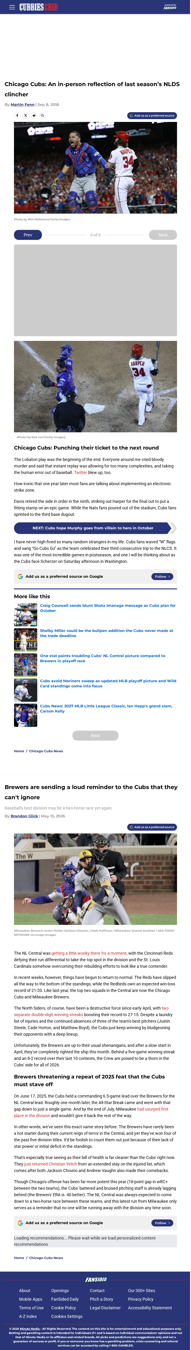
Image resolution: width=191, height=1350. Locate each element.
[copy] (42, 115)
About (24, 1290)
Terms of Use (31, 1307)
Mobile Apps (30, 1299)
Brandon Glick (24, 816)
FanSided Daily (65, 1299)
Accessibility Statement (150, 1307)
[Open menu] (12, 7)
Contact (97, 1290)
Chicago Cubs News (46, 751)
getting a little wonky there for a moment (88, 953)
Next (163, 234)
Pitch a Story (101, 1299)
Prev (28, 234)
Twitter (80, 472)
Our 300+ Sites (141, 1290)
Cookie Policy (63, 1307)
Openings (60, 1290)
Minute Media (30, 1328)
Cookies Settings (66, 1316)
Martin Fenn (22, 104)
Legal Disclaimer (105, 1307)
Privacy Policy (140, 1299)
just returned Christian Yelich (50, 1164)
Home (19, 751)
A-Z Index (28, 1316)
